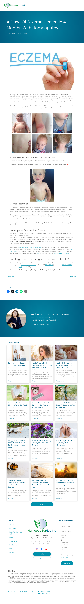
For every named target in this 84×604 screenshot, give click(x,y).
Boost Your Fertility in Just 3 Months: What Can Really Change (17, 405)
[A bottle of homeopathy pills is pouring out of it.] (18, 470)
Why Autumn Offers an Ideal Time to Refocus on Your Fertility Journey (65, 482)
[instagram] (37, 549)
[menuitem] (16, 525)
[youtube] (45, 549)
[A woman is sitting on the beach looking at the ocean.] (42, 470)
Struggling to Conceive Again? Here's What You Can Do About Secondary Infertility (17, 444)
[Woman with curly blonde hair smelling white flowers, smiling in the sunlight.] (42, 353)
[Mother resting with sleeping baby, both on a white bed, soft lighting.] (66, 353)
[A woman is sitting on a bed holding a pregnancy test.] (66, 430)
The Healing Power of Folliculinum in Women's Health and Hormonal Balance (16, 483)
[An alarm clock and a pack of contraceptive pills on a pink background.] (42, 393)
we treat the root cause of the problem (30, 247)
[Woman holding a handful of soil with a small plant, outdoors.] (18, 393)
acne (37, 253)
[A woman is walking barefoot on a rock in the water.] (66, 393)
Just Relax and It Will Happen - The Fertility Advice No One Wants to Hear (41, 483)
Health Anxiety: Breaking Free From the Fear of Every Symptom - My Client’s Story (42, 366)
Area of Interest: (65, 535)
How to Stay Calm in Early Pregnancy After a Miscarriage (65, 443)
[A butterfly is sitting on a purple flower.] (42, 430)
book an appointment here (28, 265)
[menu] (80, 5)
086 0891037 (49, 265)
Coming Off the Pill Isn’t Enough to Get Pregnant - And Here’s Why (41, 405)
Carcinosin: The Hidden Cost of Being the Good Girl (16, 365)
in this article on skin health (61, 253)
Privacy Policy (64, 557)
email (20, 267)
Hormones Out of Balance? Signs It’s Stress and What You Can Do (66, 405)
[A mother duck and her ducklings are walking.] (18, 430)
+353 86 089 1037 (67, 265)
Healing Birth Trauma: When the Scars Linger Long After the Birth (64, 365)
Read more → (12, 381)
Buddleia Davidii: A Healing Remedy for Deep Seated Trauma (41, 443)
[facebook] (41, 549)
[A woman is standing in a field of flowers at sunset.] (66, 470)
